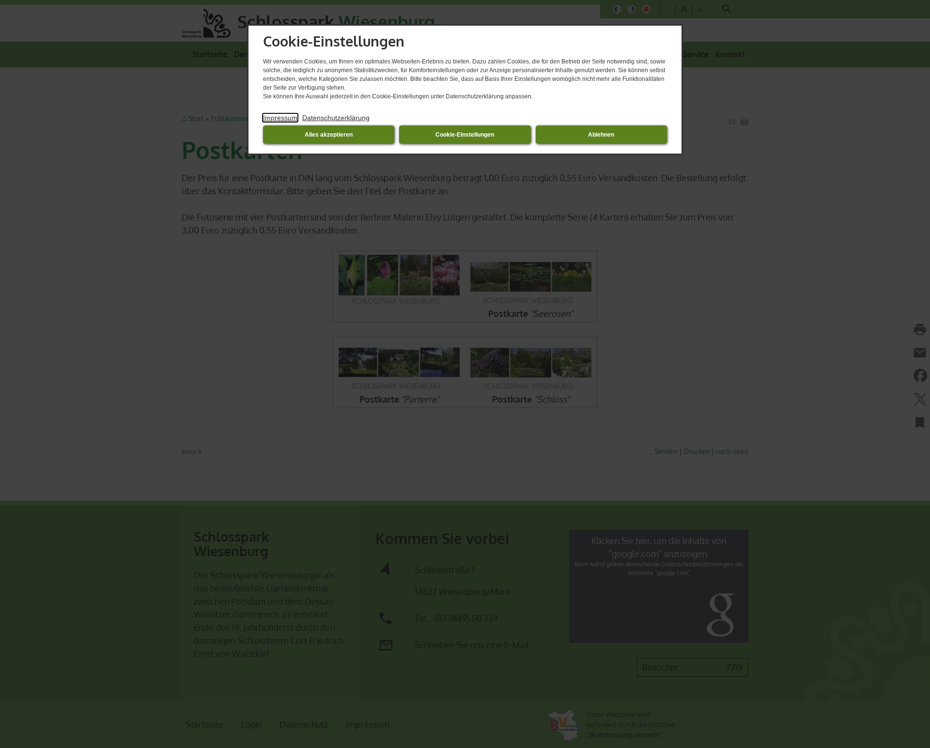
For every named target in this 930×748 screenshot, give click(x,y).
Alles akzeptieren (329, 134)
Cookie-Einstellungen (464, 134)
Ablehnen (601, 134)
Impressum (280, 118)
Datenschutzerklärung (336, 118)
